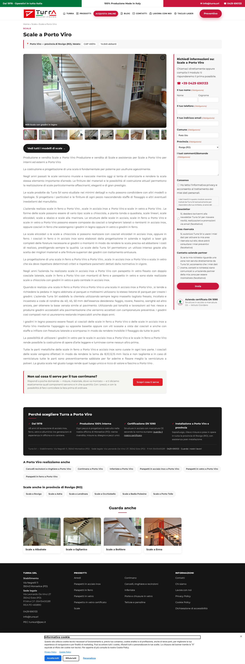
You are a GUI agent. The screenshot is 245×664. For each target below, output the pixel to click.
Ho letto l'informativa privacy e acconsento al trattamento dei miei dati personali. (197, 189)
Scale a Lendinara (78, 494)
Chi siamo (180, 584)
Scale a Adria (55, 494)
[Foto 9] (153, 134)
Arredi (77, 578)
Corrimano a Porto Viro (90, 469)
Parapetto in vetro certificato (90, 602)
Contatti (180, 578)
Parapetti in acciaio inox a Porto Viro (159, 469)
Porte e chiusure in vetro (139, 596)
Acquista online (106, 13)
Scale (34, 24)
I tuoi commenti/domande (192, 155)
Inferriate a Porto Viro (121, 469)
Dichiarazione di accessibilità (191, 608)
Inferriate (130, 590)
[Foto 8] (137, 134)
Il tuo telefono (192, 106)
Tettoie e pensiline (135, 602)
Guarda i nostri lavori (191, 448)
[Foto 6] (107, 134)
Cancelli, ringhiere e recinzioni (141, 584)
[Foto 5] (91, 134)
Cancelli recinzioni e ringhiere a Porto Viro (48, 469)
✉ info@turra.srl (209, 3)
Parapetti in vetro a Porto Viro (202, 469)
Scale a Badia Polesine (134, 494)
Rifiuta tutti (71, 658)
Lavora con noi (183, 590)
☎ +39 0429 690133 (192, 83)
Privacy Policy (183, 596)
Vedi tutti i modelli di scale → (47, 148)
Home (26, 24)
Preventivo (210, 13)
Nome (180, 95)
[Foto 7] (122, 134)
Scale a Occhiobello (105, 494)
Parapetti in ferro (83, 590)
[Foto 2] (45, 134)
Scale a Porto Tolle (163, 494)
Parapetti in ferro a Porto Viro (42, 476)
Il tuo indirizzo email (195, 118)
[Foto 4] (76, 134)
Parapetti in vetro (84, 596)
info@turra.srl (30, 616)
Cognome (203, 95)
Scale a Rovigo (34, 494)
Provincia (189, 141)
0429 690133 (173, 448)
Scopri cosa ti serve (148, 382)
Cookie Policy (182, 602)
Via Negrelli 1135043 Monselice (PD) (35, 584)
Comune (188, 129)
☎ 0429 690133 (233, 3)
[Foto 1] (30, 134)
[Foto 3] (61, 134)
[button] (94, 91)
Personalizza (89, 658)
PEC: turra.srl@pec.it (34, 622)
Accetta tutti (53, 658)
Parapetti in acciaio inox (87, 584)
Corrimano (131, 578)
